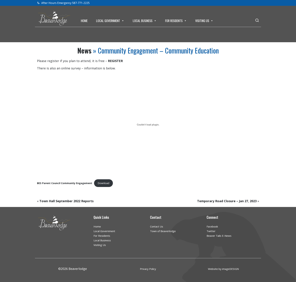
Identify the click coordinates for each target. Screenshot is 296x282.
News (84, 50)
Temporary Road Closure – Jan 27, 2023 (227, 201)
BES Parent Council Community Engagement (64, 183)
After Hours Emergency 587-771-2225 (65, 3)
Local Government (108, 20)
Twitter (211, 231)
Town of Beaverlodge (163, 231)
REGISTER (115, 61)
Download (103, 183)
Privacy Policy (148, 269)
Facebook (212, 226)
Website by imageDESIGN (223, 269)
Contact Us (156, 226)
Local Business (142, 20)
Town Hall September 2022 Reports (66, 201)
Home (84, 20)
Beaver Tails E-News (219, 235)
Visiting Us (202, 20)
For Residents (174, 20)
